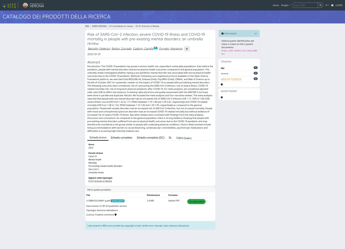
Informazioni (230, 33)
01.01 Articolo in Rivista (147, 26)
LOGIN (339, 5)
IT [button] (326, 5)
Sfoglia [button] (284, 5)
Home (276, 5)
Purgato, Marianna (170, 48)
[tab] (170, 137)
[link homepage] (10, 5)
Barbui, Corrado (121, 48)
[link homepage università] (33, 5)
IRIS (87, 26)
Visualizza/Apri (196, 201)
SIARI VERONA (99, 26)
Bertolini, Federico (99, 48)
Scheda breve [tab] (97, 137)
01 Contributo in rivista (121, 26)
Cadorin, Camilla (143, 48)
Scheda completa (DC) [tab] (150, 137)
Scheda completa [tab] (121, 137)
